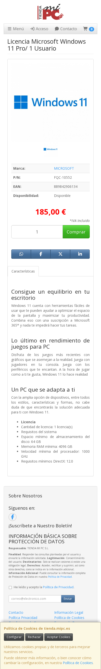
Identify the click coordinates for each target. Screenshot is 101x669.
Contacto (68, 28)
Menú (18, 28)
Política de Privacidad (60, 576)
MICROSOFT (64, 168)
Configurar (14, 637)
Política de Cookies (78, 662)
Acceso (41, 28)
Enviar (68, 599)
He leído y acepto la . (44, 587)
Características (23, 271)
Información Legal (68, 612)
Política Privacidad (23, 617)
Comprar (76, 232)
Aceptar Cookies (58, 637)
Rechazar (34, 637)
